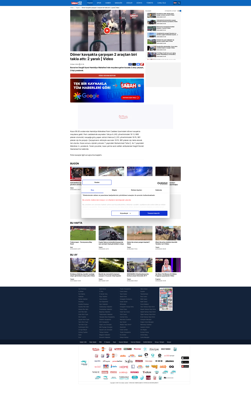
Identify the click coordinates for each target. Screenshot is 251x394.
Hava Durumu (103, 299)
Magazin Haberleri (104, 335)
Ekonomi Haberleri (104, 337)
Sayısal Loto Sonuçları (105, 329)
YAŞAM (90, 3)
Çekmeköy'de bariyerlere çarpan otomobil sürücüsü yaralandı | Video (167, 21)
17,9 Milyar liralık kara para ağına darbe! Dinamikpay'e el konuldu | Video (166, 53)
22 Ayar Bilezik (82, 329)
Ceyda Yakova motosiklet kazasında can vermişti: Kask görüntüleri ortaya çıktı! (111, 243)
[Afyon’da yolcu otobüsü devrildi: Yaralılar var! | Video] (168, 233)
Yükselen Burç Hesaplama (107, 317)
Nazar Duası (123, 309)
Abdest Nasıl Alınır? (125, 324)
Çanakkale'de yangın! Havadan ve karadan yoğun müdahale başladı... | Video (167, 34)
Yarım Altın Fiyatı (83, 322)
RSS (100, 342)
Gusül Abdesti (144, 304)
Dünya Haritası (124, 337)
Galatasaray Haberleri (105, 306)
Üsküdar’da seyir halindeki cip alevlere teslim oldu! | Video (165, 40)
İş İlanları (80, 291)
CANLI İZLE (161, 3)
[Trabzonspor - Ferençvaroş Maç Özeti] (83, 233)
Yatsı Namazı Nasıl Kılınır (147, 306)
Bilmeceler (123, 304)
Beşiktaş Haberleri (104, 312)
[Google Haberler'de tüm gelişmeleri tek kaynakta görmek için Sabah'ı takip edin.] (107, 91)
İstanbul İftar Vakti (83, 306)
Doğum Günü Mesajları (147, 322)
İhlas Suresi (143, 296)
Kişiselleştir (124, 213)
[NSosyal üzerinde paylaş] (138, 64)
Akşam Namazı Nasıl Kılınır (148, 309)
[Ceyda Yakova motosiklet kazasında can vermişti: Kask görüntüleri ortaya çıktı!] (111, 233)
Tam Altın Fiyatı (82, 324)
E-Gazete (107, 342)
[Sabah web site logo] (175, 3)
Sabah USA (83, 342)
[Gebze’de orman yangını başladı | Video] (139, 233)
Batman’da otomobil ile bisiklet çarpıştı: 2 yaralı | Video (165, 27)
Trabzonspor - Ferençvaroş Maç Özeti (81, 243)
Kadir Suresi (143, 301)
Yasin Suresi (123, 294)
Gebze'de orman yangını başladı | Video (138, 243)
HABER (108, 3)
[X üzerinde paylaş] (134, 64)
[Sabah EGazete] (166, 313)
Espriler (142, 291)
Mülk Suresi (143, 299)
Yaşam (78, 7)
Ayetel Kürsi (123, 296)
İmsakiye (81, 301)
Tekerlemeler (144, 294)
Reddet (97, 182)
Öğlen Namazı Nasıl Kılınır (148, 314)
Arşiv (114, 342)
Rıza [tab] (92, 190)
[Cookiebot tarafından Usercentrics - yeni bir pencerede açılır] (158, 183)
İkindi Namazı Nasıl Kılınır (147, 317)
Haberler (81, 296)
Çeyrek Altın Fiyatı (83, 319)
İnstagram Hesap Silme (127, 306)
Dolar (79, 335)
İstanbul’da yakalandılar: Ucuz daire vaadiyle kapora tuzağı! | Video (167, 47)
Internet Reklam (135, 342)
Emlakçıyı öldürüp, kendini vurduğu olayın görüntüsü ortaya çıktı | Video (82, 275)
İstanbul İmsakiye (83, 304)
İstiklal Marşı (144, 335)
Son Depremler (103, 301)
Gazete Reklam (123, 342)
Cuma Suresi (123, 291)
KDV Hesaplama (104, 322)
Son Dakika (81, 294)
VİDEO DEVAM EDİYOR (107, 76)
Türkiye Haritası (103, 332)
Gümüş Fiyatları (83, 332)
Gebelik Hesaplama (105, 319)
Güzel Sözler (123, 301)
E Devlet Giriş (103, 294)
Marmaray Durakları (145, 324)
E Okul (101, 291)
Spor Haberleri (103, 304)
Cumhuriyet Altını (83, 327)
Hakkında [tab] (158, 190)
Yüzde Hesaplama (125, 289)
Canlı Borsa (102, 289)
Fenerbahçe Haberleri (105, 309)
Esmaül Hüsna (144, 332)
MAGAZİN (118, 3)
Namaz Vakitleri (83, 299)
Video (72, 7)
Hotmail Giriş (124, 317)
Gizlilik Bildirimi (147, 342)
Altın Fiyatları (82, 317)
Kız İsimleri (123, 335)
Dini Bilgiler (143, 329)
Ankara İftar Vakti (83, 309)
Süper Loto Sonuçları (105, 324)
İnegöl (81, 68)
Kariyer (169, 342)
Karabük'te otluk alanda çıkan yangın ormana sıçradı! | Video (165, 14)
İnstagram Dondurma (126, 299)
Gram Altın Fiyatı (83, 314)
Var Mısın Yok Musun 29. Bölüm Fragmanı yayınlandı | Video (166, 275)
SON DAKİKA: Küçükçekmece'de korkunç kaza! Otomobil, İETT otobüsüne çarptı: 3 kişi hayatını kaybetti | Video (138, 275)
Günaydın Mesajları (145, 319)
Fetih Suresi (123, 314)
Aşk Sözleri (123, 322)
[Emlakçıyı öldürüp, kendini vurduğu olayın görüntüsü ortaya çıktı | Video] (83, 265)
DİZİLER (129, 3)
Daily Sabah (92, 342)
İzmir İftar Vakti (82, 312)
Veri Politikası (82, 289)
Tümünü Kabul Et (154, 213)
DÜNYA (139, 3)
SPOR (99, 3)
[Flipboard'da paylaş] (142, 64)
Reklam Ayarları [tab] (136, 190)
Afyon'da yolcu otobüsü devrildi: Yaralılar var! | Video (166, 243)
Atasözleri (123, 327)
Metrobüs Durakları (125, 319)
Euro (79, 337)
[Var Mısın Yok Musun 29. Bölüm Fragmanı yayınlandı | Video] (168, 265)
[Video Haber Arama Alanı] (179, 3)
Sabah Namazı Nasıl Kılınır (148, 312)
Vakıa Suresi (143, 289)
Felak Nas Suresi (125, 312)
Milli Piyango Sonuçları (105, 327)
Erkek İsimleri (124, 329)
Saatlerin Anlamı (145, 327)
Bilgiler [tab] (114, 190)
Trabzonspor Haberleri (105, 314)
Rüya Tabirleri (103, 296)
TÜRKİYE (149, 3)
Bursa (72, 68)
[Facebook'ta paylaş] (130, 64)
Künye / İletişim (159, 342)
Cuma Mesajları (144, 337)
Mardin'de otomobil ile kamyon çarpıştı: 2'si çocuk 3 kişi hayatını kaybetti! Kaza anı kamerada (110, 275)
